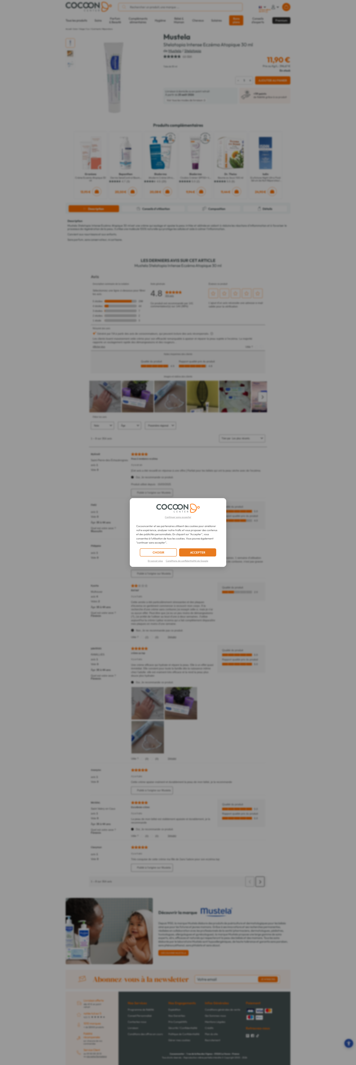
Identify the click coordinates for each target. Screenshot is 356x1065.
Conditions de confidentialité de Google (187, 560)
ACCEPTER (197, 552)
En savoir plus (155, 560)
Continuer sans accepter (178, 517)
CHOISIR (158, 552)
